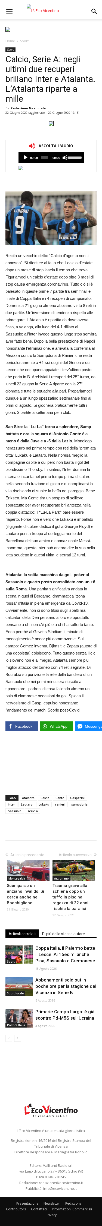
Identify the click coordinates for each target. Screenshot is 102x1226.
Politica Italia (16, 1025)
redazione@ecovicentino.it (61, 1182)
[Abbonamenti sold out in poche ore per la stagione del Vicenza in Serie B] (19, 986)
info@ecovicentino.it (60, 1188)
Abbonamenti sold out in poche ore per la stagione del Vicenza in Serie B (65, 986)
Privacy (51, 1215)
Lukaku (44, 804)
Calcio (45, 798)
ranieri (60, 804)
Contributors (16, 1209)
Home (10, 41)
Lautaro (27, 804)
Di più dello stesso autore (63, 934)
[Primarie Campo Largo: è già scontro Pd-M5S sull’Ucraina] (19, 1018)
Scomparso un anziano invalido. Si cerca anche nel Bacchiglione (25, 894)
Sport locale (15, 993)
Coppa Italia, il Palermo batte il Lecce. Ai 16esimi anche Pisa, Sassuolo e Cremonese (65, 954)
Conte (59, 798)
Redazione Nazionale (28, 108)
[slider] (74, 157)
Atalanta (28, 798)
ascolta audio (25, 157)
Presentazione (27, 1203)
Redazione (73, 1203)
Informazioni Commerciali (72, 1209)
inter (11, 804)
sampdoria (79, 804)
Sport (24, 41)
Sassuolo (14, 811)
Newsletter (52, 1203)
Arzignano (61, 878)
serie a (32, 811)
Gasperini (77, 798)
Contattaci (39, 1209)
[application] (51, 157)
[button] (94, 11)
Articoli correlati (22, 934)
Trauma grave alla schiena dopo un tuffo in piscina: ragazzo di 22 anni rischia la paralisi (70, 897)
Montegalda (16, 878)
